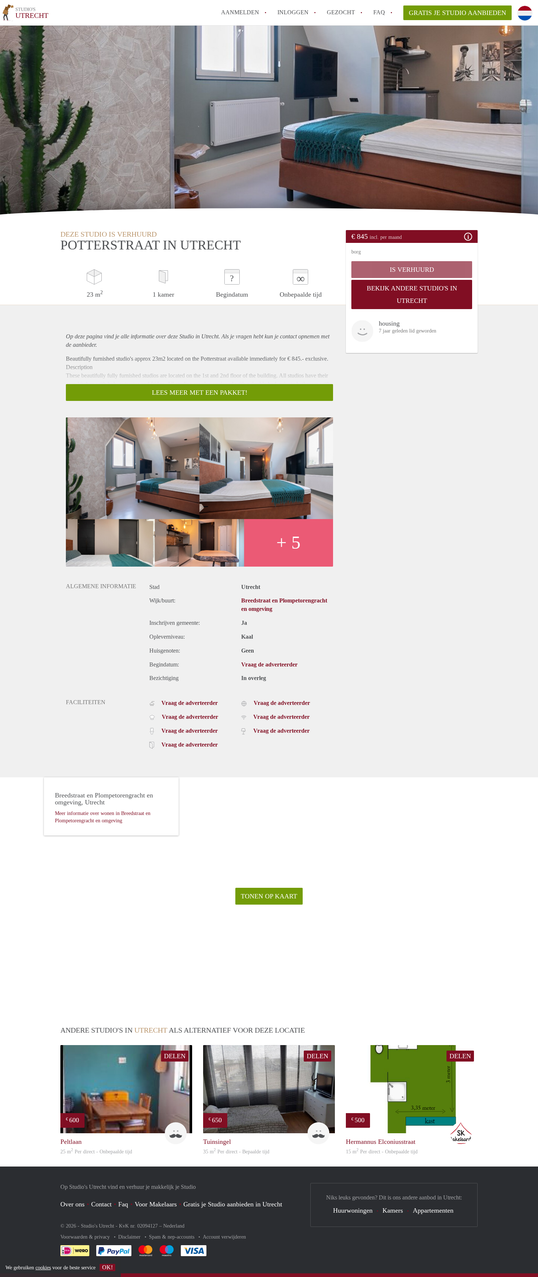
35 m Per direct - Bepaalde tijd (236, 1151)
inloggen (293, 12)
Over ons (72, 1204)
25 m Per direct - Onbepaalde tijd (96, 1151)
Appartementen (433, 1210)
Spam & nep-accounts (172, 1237)
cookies (43, 1267)
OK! (107, 1267)
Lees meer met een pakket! (199, 392)
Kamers (392, 1210)
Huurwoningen (353, 1210)
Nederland (173, 1226)
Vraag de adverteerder (269, 664)
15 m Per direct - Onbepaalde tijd (382, 1151)
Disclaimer (130, 1237)
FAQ (379, 12)
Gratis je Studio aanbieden (457, 12)
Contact (101, 1204)
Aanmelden (240, 12)
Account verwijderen (224, 1237)
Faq (123, 1204)
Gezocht (341, 12)
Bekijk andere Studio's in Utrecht (412, 294)
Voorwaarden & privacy (85, 1237)
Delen (175, 1056)
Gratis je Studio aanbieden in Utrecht (232, 1204)
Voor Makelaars (156, 1204)
